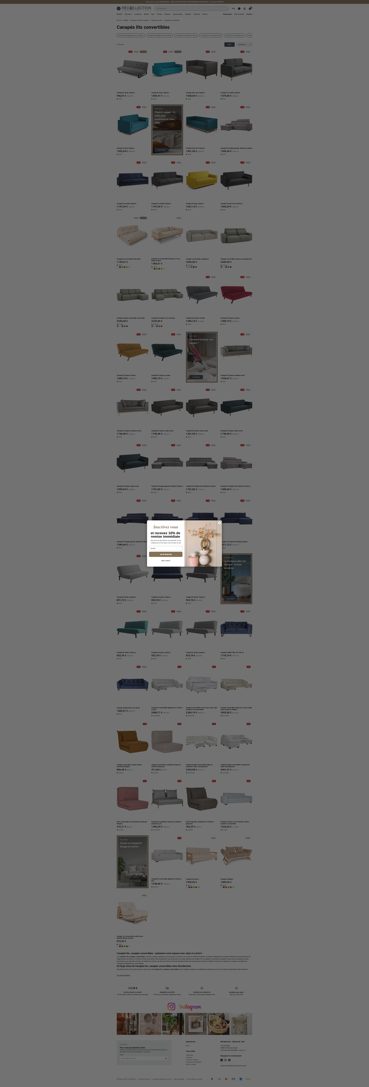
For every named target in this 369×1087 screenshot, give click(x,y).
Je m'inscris (166, 554)
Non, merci (165, 561)
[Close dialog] (219, 523)
